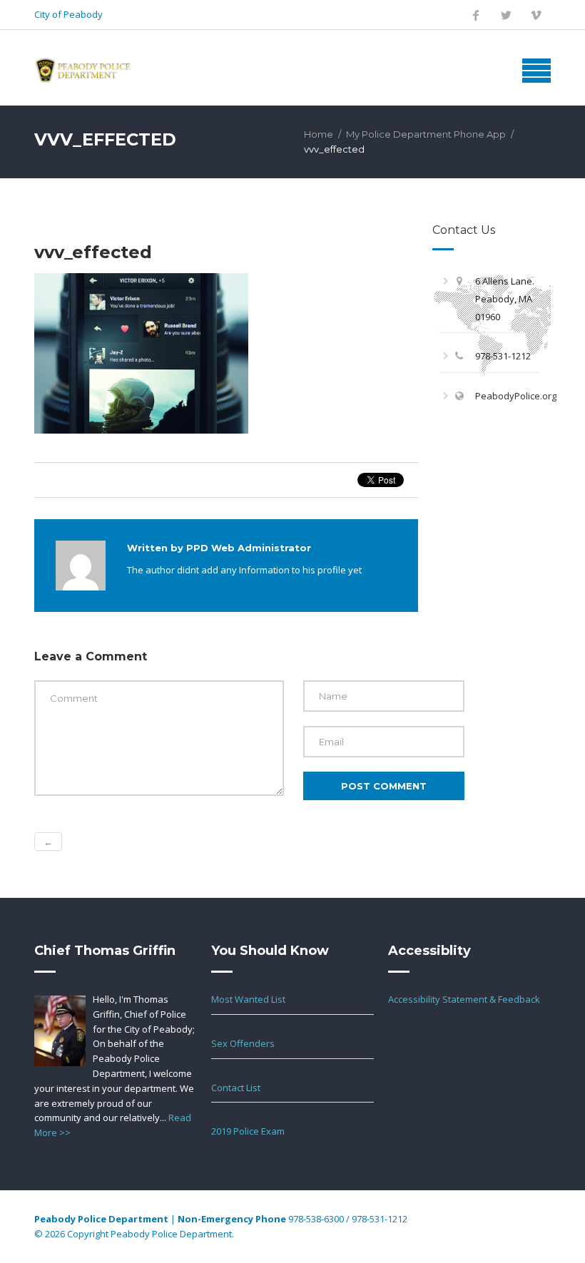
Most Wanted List (248, 999)
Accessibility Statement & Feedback (464, 999)
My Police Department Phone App (426, 134)
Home (318, 134)
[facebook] (476, 15)
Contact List (235, 1087)
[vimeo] (536, 15)
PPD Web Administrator (248, 547)
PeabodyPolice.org (515, 395)
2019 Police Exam (248, 1131)
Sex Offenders (243, 1043)
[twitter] (506, 15)
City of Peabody (68, 14)
